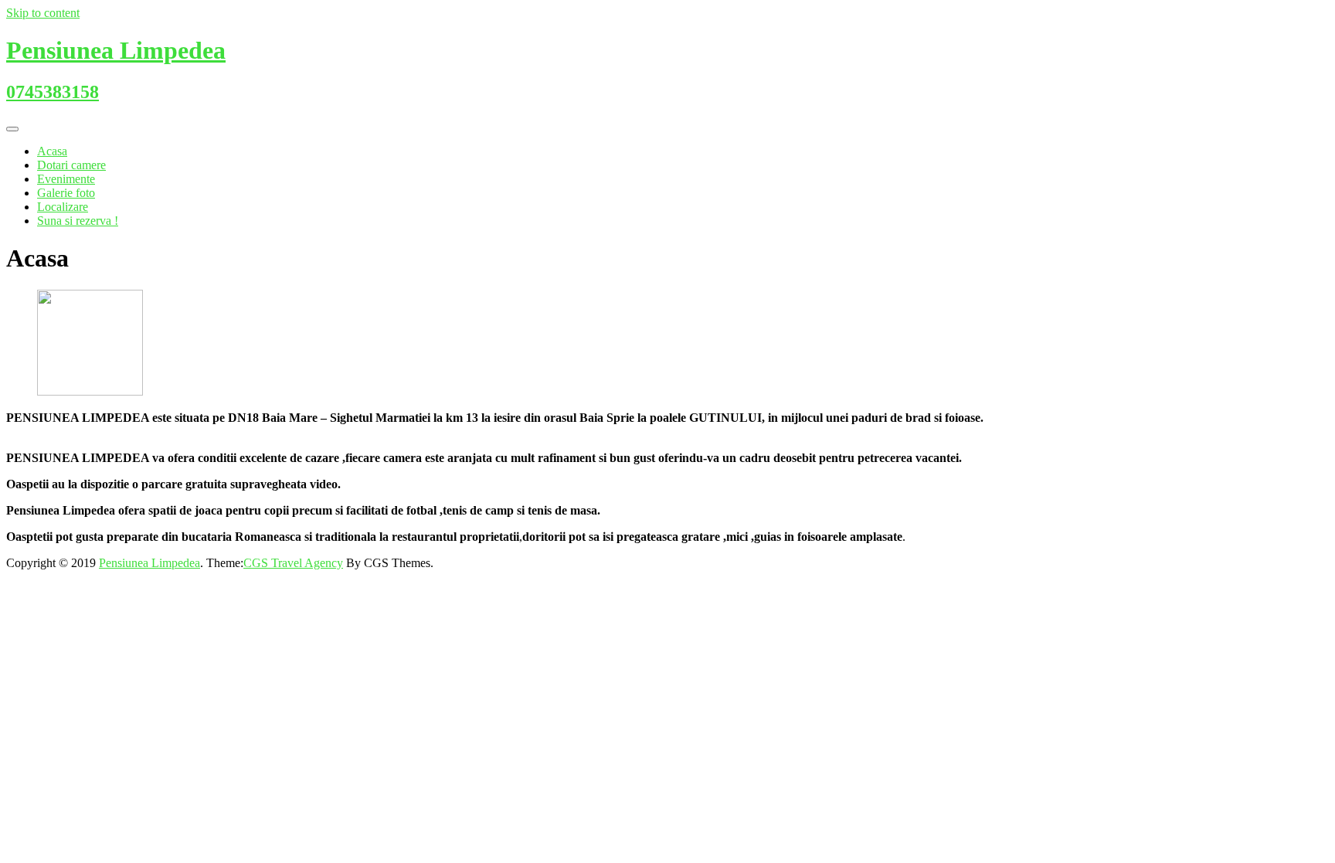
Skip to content (43, 12)
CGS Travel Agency (293, 562)
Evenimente (66, 178)
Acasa (52, 151)
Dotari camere (71, 165)
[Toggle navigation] (12, 129)
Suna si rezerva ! (77, 220)
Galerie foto (66, 192)
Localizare (62, 206)
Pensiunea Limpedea (149, 562)
